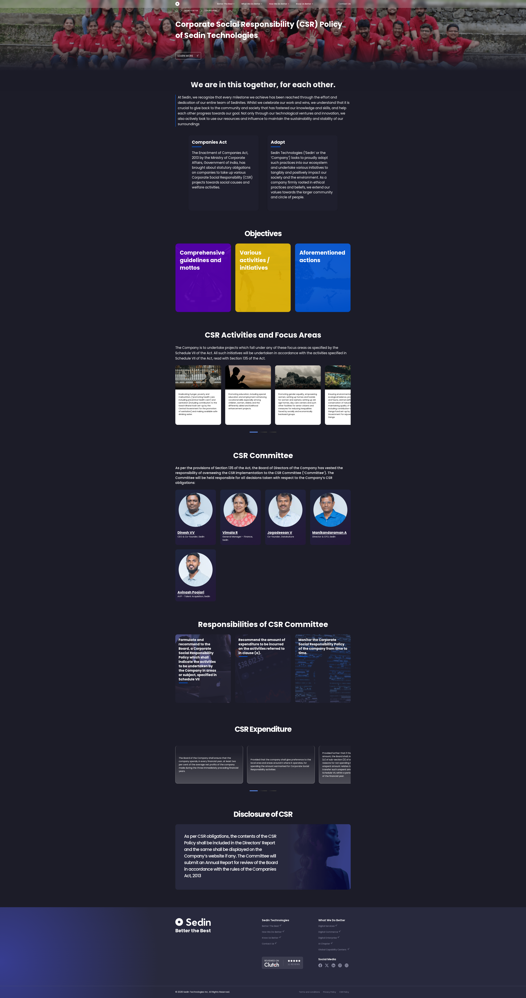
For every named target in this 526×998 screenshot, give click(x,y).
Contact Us (344, 3)
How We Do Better (278, 3)
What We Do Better (250, 3)
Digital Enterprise (327, 937)
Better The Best (225, 3)
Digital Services (326, 926)
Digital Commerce (328, 931)
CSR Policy (344, 992)
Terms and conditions (309, 992)
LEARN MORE (185, 56)
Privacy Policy (329, 992)
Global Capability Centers (332, 949)
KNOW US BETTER (191, 10)
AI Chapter (324, 943)
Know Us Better (303, 3)
